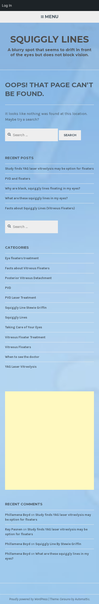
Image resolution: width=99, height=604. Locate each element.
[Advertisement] (49, 440)
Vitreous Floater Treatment (25, 337)
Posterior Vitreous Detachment (28, 278)
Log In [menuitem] (7, 5)
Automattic (82, 599)
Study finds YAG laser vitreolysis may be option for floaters (49, 168)
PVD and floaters (17, 178)
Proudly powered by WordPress (28, 599)
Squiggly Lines (49, 39)
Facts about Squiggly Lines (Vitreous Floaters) (40, 208)
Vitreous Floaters (18, 347)
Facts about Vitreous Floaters (27, 268)
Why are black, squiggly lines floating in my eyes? (42, 188)
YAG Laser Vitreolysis (21, 366)
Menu (51, 16)
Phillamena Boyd (17, 515)
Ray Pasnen (13, 529)
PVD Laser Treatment (20, 297)
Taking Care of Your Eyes (23, 327)
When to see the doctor (22, 357)
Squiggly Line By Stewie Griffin (58, 544)
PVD (8, 288)
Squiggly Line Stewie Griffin (26, 307)
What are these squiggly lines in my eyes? (36, 198)
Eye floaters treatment (22, 258)
